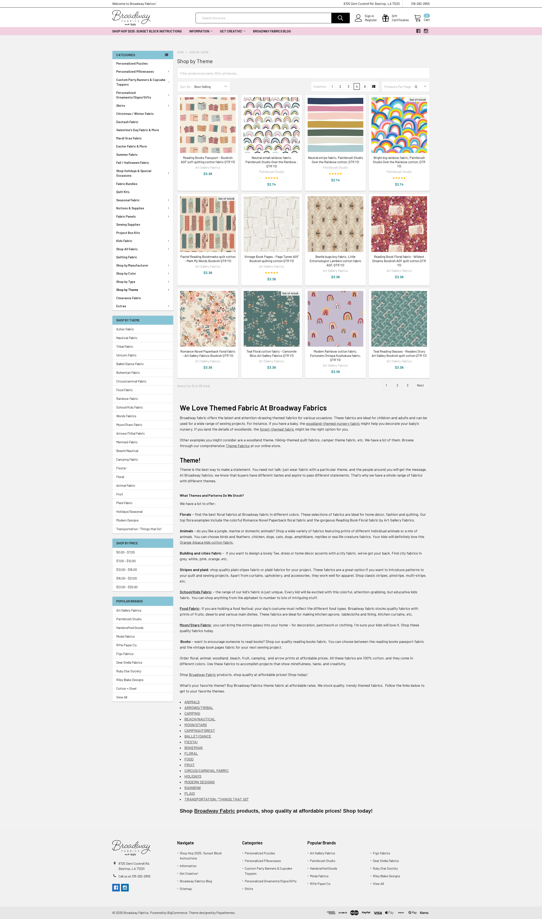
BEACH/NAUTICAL (199, 719)
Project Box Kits (128, 233)
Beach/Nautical (127, 451)
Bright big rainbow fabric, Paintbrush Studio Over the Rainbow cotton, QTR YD (399, 162)
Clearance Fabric (128, 298)
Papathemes (225, 913)
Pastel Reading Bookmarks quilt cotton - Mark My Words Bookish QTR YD (208, 258)
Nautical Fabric (126, 338)
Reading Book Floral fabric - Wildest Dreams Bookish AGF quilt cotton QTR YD (399, 260)
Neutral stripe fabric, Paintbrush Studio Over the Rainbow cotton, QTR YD (335, 160)
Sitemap (186, 889)
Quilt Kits (123, 192)
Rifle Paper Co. (126, 645)
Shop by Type (125, 282)
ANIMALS (192, 701)
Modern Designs (127, 520)
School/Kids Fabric (129, 407)
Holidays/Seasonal (129, 511)
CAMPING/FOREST (199, 730)
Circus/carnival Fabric (131, 381)
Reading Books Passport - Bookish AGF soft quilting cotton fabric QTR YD (208, 160)
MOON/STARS (195, 724)
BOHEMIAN (193, 747)
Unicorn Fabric (126, 355)
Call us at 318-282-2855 (135, 876)
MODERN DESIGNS (199, 782)
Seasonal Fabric (128, 200)
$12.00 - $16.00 (126, 569)
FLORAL (191, 753)
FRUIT (189, 764)
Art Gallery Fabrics (128, 610)
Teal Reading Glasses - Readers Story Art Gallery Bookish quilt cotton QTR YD (399, 353)
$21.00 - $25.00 (127, 587)
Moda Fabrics (125, 636)
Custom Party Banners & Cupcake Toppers (140, 82)
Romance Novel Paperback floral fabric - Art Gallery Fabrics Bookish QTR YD (207, 353)
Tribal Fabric (124, 346)
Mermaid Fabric (127, 442)
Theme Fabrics (238, 445)
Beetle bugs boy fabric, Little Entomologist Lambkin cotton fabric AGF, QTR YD (335, 260)
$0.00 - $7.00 (125, 552)
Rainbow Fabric (127, 398)
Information (199, 31)
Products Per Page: (398, 87)
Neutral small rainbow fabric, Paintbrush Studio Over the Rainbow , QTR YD (271, 162)
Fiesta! (121, 468)
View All (121, 697)
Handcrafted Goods (130, 628)
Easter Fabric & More (131, 146)
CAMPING (192, 713)
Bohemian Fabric (128, 372)
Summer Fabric (127, 154)
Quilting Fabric (126, 257)
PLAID (189, 793)
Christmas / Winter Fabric (135, 113)
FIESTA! (191, 742)
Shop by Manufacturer (132, 265)
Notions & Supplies (130, 208)
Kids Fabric (124, 241)
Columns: (320, 86)
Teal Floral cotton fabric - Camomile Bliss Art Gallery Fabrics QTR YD (271, 353)
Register (371, 20)
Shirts (120, 105)
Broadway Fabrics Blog (272, 31)
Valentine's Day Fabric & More (137, 130)
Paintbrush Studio (129, 619)
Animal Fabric (125, 485)
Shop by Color (126, 273)
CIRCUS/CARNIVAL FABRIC (206, 770)
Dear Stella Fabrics (129, 662)
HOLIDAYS (192, 776)
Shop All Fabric (127, 249)
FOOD (189, 759)
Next (420, 385)
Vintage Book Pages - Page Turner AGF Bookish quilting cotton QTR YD (271, 258)
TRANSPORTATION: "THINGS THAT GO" (216, 799)
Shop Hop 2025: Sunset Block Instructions (147, 31)
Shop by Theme (127, 290)
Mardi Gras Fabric (129, 138)
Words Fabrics (126, 416)
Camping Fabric (127, 459)
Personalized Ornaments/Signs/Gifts (133, 95)
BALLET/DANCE (197, 736)
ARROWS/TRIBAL (198, 707)
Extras (121, 306)
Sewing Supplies (128, 224)
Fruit (119, 494)
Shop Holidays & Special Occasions (133, 173)
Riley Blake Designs (130, 680)
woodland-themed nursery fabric (333, 423)
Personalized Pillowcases (135, 71)
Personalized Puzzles (132, 63)
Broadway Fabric (202, 674)
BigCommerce (177, 913)
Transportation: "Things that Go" (139, 529)
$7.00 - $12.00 (126, 561)
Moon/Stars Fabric (129, 425)
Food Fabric (124, 390)
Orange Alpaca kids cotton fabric (206, 542)
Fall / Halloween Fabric (132, 162)
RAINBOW (192, 787)
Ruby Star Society (128, 671)
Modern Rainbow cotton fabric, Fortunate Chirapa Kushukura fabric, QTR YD (335, 355)
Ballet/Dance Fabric (130, 364)
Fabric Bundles (126, 184)
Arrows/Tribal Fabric (130, 433)
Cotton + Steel (126, 688)
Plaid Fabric (124, 503)
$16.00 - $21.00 (126, 578)
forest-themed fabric (277, 429)
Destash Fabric (127, 122)
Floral (120, 477)
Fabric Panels (126, 216)
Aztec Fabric (125, 329)
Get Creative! (231, 31)
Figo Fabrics (125, 654)
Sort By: (186, 87)
